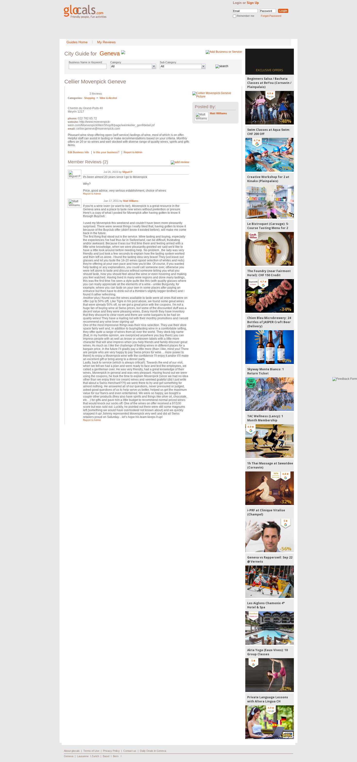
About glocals (72, 750)
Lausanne (83, 756)
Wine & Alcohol (108, 98)
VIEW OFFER (270, 107)
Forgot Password (271, 15)
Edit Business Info (78, 152)
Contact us (129, 750)
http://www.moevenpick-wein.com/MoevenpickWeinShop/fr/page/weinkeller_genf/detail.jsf (111, 123)
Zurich (95, 756)
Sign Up (253, 3)
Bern (116, 756)
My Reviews (106, 42)
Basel (106, 756)
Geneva (110, 53)
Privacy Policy (111, 750)
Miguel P (127, 171)
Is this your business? (106, 152)
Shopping (89, 98)
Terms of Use (91, 750)
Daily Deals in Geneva (153, 750)
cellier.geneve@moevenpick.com (98, 128)
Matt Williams (130, 200)
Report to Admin (133, 152)
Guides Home (77, 42)
